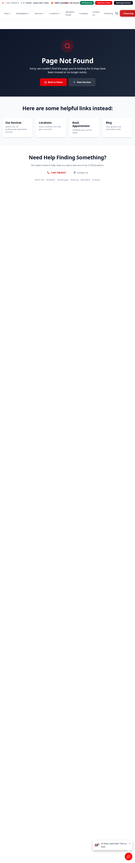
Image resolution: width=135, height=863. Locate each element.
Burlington (85, 179)
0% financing (87, 3)
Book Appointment (123, 3)
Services (38, 13)
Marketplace (21, 13)
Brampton (50, 179)
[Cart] (116, 13)
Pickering (74, 179)
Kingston (96, 179)
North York (39, 179)
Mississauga (62, 179)
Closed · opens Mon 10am (37, 3)
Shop (6, 13)
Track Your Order (103, 3)
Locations (54, 13)
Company (83, 13)
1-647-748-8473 (12, 3)
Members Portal (70, 13)
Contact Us (96, 13)
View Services (84, 82)
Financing (108, 13)
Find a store (73, 3)
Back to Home (55, 82)
